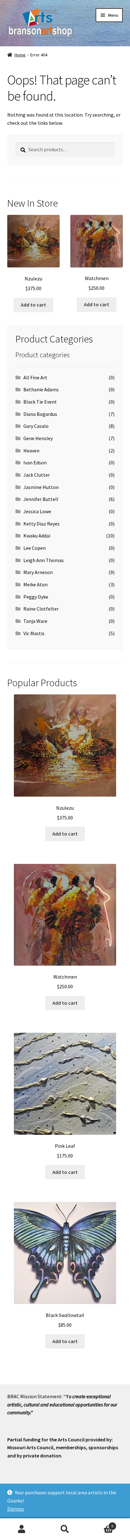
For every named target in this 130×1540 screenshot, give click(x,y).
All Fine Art (35, 377)
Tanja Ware (35, 621)
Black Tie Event (40, 402)
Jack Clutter (36, 475)
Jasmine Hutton (41, 487)
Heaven (31, 450)
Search (64, 1529)
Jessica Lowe (37, 511)
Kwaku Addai (36, 535)
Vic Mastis (33, 633)
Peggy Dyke (35, 597)
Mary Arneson (38, 572)
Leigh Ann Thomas (43, 560)
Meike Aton (35, 584)
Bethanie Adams (41, 389)
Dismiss (15, 1509)
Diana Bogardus (40, 414)
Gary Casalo (36, 426)
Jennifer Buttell (40, 499)
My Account (21, 1529)
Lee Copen (34, 548)
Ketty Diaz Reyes (41, 523)
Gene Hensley (38, 438)
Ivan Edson (35, 462)
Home (20, 55)
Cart (100, 1523)
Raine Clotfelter (41, 609)
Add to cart (33, 305)
